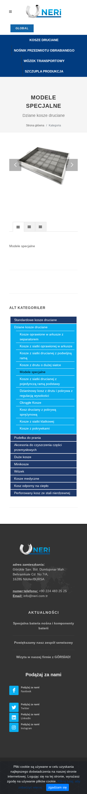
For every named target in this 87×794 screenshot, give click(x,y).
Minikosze (21, 464)
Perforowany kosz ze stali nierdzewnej (42, 493)
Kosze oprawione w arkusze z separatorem (41, 336)
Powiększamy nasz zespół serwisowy (43, 642)
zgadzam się (57, 787)
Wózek (19, 471)
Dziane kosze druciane (31, 327)
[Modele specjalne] (43, 166)
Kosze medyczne (26, 478)
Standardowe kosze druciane (35, 320)
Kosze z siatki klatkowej (37, 421)
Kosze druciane (43, 40)
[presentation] (18, 227)
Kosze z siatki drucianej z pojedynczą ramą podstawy (40, 381)
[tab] (18, 226)
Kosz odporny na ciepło (31, 486)
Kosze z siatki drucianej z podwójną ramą (46, 355)
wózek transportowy (44, 61)
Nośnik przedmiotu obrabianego (44, 50)
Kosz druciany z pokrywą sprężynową (38, 412)
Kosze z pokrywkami (35, 428)
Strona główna (35, 125)
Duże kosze (22, 457)
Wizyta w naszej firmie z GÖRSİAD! (43, 657)
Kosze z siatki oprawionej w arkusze (46, 346)
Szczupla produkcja (44, 71)
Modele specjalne (32, 372)
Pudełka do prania (27, 438)
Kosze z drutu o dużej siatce (40, 365)
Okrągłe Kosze (30, 402)
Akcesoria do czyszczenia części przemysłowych (38, 447)
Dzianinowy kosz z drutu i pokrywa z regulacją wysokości (46, 393)
